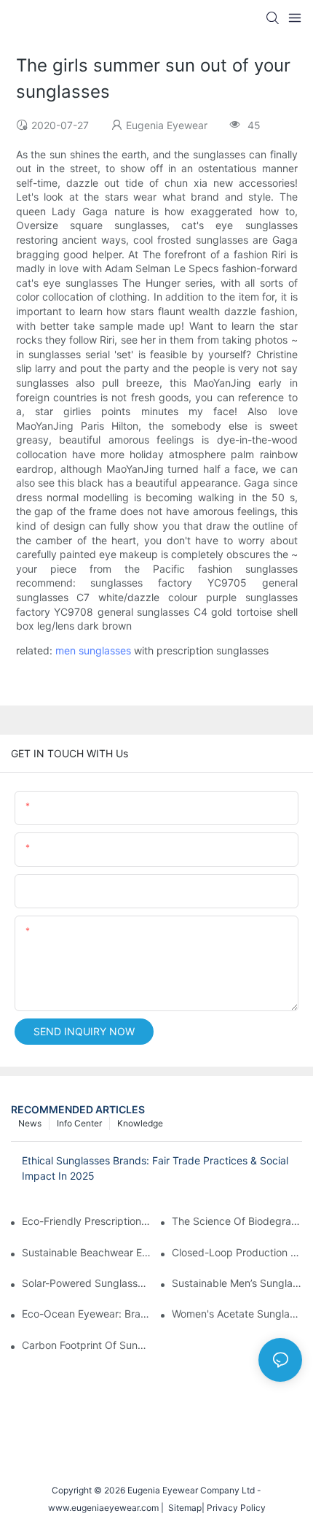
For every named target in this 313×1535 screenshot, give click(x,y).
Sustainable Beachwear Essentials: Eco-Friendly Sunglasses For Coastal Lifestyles (87, 1252)
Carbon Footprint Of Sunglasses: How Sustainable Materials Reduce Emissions (87, 1345)
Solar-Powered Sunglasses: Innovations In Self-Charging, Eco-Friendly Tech (87, 1283)
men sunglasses (93, 650)
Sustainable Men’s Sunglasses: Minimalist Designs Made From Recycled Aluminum (237, 1283)
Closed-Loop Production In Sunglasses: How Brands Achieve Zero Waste (237, 1252)
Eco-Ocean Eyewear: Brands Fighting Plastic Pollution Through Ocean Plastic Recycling (87, 1313)
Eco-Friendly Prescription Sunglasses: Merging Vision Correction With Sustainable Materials (87, 1221)
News (29, 1123)
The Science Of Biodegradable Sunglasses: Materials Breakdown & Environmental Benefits (237, 1221)
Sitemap (183, 1507)
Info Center (79, 1123)
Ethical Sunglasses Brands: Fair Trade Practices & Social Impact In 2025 (155, 1168)
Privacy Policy (236, 1507)
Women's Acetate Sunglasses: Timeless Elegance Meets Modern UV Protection (237, 1313)
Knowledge (140, 1123)
